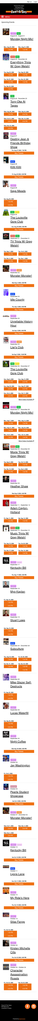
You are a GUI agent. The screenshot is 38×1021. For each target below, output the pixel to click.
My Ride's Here (19, 898)
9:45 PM (10, 205)
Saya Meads (18, 191)
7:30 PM (10, 50)
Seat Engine (22, 1019)
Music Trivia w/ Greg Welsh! (19, 535)
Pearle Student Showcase (19, 794)
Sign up (29, 2)
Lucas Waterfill (19, 713)
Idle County (17, 299)
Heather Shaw (19, 486)
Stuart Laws (17, 620)
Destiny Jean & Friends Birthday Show (20, 143)
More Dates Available (26, 399)
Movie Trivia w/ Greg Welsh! (19, 454)
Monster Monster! (21, 276)
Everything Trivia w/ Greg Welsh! (20, 64)
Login (35, 2)
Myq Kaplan (17, 591)
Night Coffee (18, 741)
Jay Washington (20, 765)
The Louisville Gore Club (18, 219)
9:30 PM (10, 988)
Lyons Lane (17, 874)
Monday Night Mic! (21, 39)
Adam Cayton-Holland (19, 510)
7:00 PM (10, 114)
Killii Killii (15, 167)
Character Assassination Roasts (19, 974)
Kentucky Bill (18, 568)
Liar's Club (17, 347)
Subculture (17, 649)
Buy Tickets (19, 153)
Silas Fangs (17, 922)
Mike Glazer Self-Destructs (21, 684)
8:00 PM (25, 114)
